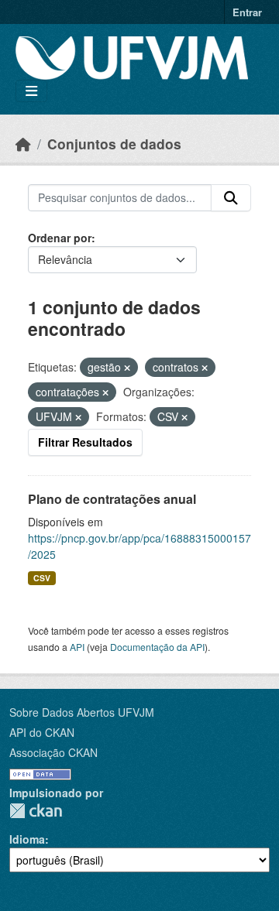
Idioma (27, 839)
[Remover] (127, 367)
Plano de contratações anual (112, 499)
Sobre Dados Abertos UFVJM (81, 712)
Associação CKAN (53, 752)
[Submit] (231, 198)
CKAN (35, 811)
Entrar (247, 12)
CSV (41, 578)
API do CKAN (41, 732)
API (77, 646)
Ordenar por (59, 237)
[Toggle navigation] (31, 91)
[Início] (23, 143)
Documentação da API (157, 646)
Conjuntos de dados (114, 143)
